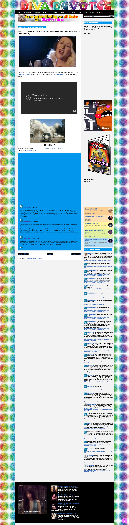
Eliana (88, 423)
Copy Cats (46, 12)
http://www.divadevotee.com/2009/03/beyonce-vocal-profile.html (98, 361)
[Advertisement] (97, 65)
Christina (21, 74)
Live (80, 12)
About (92, 12)
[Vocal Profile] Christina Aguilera (67, 513)
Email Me (99, 12)
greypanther (90, 455)
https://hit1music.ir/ (89, 408)
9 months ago (95, 420)
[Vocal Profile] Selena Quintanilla (91, 428)
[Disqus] (49, 178)
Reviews (37, 12)
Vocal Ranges (27, 12)
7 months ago (93, 340)
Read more (92, 213)
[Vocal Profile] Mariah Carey (65, 495)
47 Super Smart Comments (54, 148)
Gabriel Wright (91, 253)
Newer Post (23, 254)
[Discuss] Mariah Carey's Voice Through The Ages (95, 260)
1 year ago (92, 462)
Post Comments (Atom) (34, 258)
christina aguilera (28, 150)
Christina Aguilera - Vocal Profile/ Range (93, 372)
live (36, 150)
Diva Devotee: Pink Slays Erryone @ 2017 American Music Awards (98, 409)
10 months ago (102, 428)
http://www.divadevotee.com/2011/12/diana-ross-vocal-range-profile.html (97, 461)
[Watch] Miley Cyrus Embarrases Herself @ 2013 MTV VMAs (68, 504)
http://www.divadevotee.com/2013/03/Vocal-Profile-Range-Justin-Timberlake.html (98, 419)
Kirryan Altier (90, 332)
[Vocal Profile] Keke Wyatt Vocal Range (94, 216)
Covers (55, 12)
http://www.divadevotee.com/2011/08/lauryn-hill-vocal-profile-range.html (97, 444)
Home (18, 12)
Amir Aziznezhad (91, 404)
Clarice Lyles (90, 448)
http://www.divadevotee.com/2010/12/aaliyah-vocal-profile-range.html (96, 382)
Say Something (58, 74)
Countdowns (71, 12)
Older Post (76, 254)
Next (45, 500)
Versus (62, 12)
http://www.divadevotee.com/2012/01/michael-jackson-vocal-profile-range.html (98, 340)
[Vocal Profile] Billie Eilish (91, 209)
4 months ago (101, 275)
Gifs (86, 12)
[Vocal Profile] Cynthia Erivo (91, 223)
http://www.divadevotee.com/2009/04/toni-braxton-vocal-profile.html (96, 437)
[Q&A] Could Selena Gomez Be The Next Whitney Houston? (96, 451)
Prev (19, 500)
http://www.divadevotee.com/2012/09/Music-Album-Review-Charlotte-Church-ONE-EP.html (96, 275)
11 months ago (93, 438)
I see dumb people (92, 270)
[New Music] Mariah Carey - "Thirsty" (67, 486)
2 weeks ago (109, 260)
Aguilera (27, 74)
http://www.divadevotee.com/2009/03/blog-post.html (95, 266)
